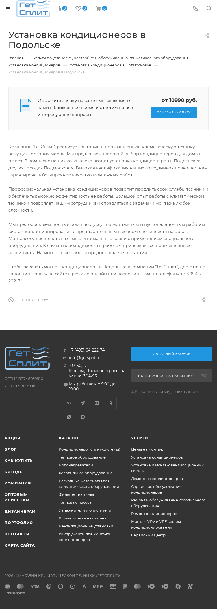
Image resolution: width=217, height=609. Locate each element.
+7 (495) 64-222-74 (87, 350)
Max (83, 417)
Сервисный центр (148, 535)
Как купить (19, 460)
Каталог (69, 438)
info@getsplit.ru (85, 357)
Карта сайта (20, 545)
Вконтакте (69, 403)
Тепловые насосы (75, 502)
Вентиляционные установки (86, 526)
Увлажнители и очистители (85, 510)
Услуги (139, 438)
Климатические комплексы (85, 518)
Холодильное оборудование (86, 473)
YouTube (97, 403)
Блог (10, 449)
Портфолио (19, 522)
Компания (18, 483)
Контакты (17, 534)
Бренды (14, 472)
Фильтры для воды (76, 494)
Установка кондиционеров (157, 457)
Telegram (83, 403)
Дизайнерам (20, 511)
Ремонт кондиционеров (154, 513)
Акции (13, 438)
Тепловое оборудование (82, 457)
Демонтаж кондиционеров (157, 478)
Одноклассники (111, 403)
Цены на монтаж (147, 449)
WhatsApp (69, 417)
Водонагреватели (76, 465)
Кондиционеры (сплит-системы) (89, 449)
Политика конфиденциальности (168, 392)
